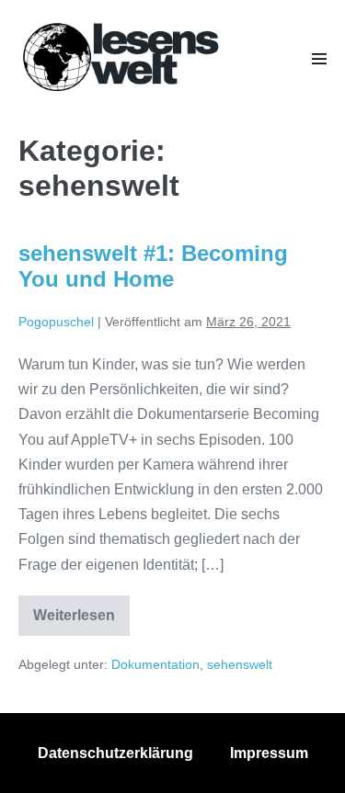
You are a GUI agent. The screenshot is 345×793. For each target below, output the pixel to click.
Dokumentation (155, 664)
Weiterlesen (81, 621)
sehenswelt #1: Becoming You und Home (153, 266)
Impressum (269, 753)
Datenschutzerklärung (115, 753)
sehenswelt (239, 664)
